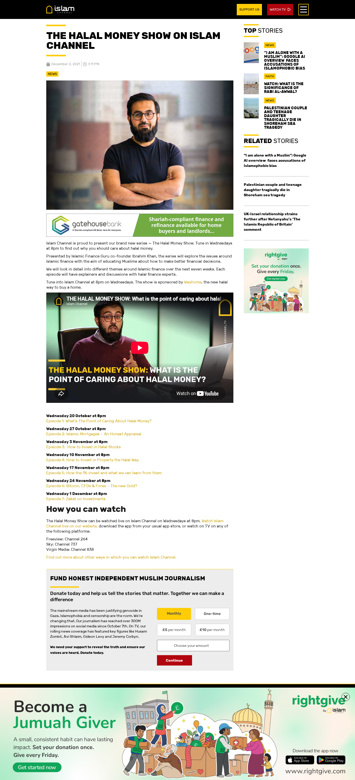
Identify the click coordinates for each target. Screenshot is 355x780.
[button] (345, 697)
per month (174, 629)
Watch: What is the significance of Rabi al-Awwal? (284, 87)
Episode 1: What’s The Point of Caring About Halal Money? (99, 420)
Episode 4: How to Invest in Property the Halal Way (92, 459)
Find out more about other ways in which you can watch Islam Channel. (111, 557)
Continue (174, 660)
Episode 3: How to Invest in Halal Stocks (83, 446)
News (52, 74)
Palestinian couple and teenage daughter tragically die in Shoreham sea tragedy (285, 117)
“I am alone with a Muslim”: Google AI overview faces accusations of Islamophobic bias (284, 60)
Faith (270, 76)
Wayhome (192, 282)
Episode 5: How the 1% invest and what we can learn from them (104, 472)
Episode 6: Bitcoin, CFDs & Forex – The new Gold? (91, 485)
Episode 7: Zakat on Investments (76, 498)
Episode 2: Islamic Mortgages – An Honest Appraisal (93, 433)
